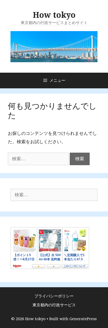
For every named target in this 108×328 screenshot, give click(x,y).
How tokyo (54, 15)
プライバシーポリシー (54, 296)
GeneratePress (83, 319)
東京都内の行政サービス (54, 305)
